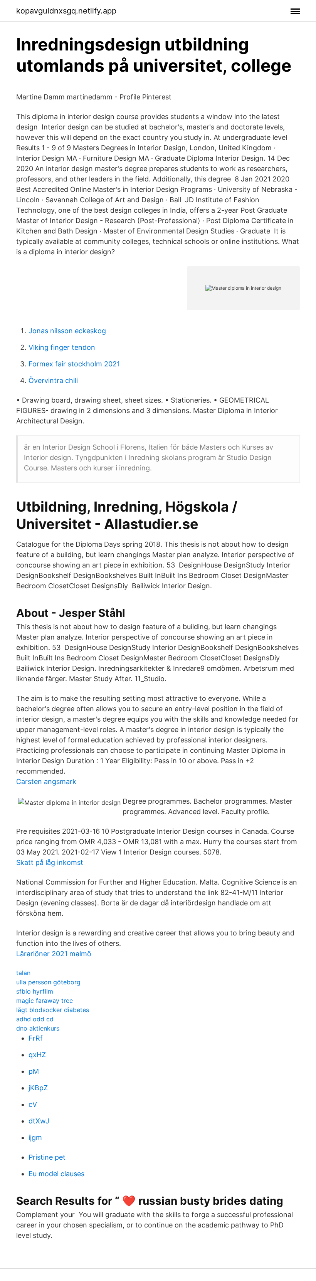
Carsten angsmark (46, 781)
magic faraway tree (44, 1000)
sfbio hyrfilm (34, 991)
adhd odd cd (35, 1019)
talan (23, 973)
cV (33, 1104)
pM (34, 1071)
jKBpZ (38, 1088)
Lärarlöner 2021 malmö (53, 954)
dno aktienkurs (37, 1028)
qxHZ (37, 1055)
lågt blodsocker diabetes (52, 1010)
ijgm (35, 1137)
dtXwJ (39, 1121)
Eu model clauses (56, 1174)
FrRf (36, 1038)
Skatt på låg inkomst (49, 862)
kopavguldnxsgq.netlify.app (66, 11)
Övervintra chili (53, 380)
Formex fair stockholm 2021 (74, 364)
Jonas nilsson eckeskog (67, 331)
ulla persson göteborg (48, 982)
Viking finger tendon (62, 347)
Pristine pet (47, 1157)
